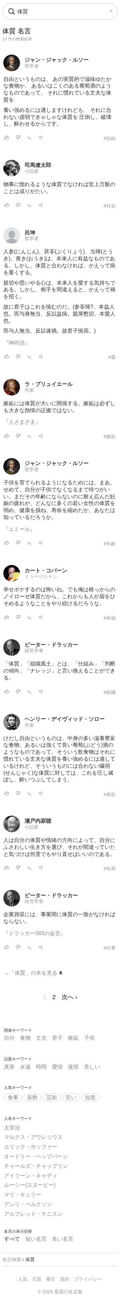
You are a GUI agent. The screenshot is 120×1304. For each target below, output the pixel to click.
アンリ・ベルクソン (28, 1204)
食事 (13, 1097)
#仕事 (110, 947)
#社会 (110, 205)
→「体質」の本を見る (31, 973)
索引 (50, 1279)
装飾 (32, 1097)
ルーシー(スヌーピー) (29, 1185)
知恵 (90, 1097)
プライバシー (88, 1279)
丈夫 (41, 1038)
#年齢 (110, 543)
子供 (89, 1038)
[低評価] (18, 138)
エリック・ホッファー (30, 1147)
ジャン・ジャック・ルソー (57, 60)
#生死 (110, 868)
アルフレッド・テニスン (33, 1214)
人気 (22, 1279)
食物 (25, 1038)
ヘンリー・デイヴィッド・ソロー (65, 719)
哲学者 (32, 66)
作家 (29, 390)
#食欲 (110, 794)
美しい (92, 1067)
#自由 (110, 138)
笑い (71, 1097)
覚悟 (73, 1067)
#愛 (112, 357)
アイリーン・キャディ (30, 1175)
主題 (36, 1279)
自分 (9, 1038)
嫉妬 (73, 1038)
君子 (57, 1038)
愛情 (57, 1067)
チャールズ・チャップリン (36, 1166)
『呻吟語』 (16, 343)
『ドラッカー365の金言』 (34, 933)
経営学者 (34, 650)
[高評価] (6, 138)
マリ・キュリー (22, 1194)
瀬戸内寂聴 (38, 821)
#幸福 (110, 618)
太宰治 (12, 1128)
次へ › (69, 997)
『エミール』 (19, 529)
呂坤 (30, 232)
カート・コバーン (46, 570)
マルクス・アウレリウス (33, 1137)
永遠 (25, 1067)
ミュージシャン (41, 576)
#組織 (110, 692)
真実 (9, 1067)
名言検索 (11, 1259)
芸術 (51, 1097)
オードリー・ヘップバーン (36, 1156)
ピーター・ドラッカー (51, 645)
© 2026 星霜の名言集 (60, 1291)
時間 (41, 1067)
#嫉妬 (110, 436)
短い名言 (36, 1239)
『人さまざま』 (22, 422)
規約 (64, 1279)
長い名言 (62, 1239)
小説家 (32, 171)
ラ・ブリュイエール (49, 384)
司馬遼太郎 (38, 165)
